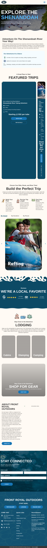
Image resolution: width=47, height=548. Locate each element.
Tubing (17, 515)
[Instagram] (4, 527)
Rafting (18, 525)
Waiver (17, 538)
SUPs (17, 528)
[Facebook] (1, 527)
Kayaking (18, 520)
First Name (4, 470)
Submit (7, 484)
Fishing (18, 530)
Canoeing (18, 523)
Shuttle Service (19, 535)
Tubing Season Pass (21, 518)
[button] (1, 243)
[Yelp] (9, 527)
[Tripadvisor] (6, 527)
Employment (19, 533)
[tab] (4, 216)
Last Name (27, 470)
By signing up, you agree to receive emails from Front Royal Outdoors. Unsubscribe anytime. (18, 480)
